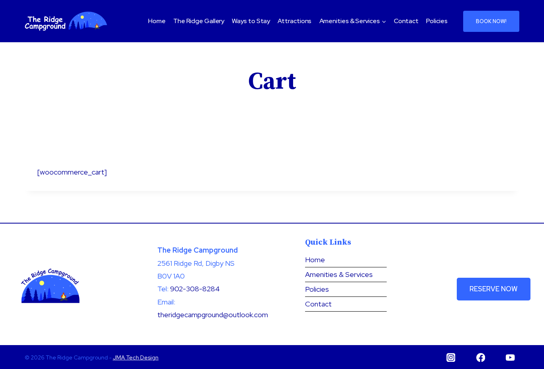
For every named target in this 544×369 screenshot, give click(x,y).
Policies (436, 21)
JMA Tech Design (136, 357)
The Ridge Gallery (198, 21)
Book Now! (491, 21)
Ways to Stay (251, 21)
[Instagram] (451, 357)
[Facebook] (480, 357)
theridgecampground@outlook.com (212, 314)
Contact (406, 21)
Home (157, 21)
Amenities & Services (339, 274)
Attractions (294, 21)
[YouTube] (510, 357)
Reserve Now (494, 289)
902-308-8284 (195, 288)
